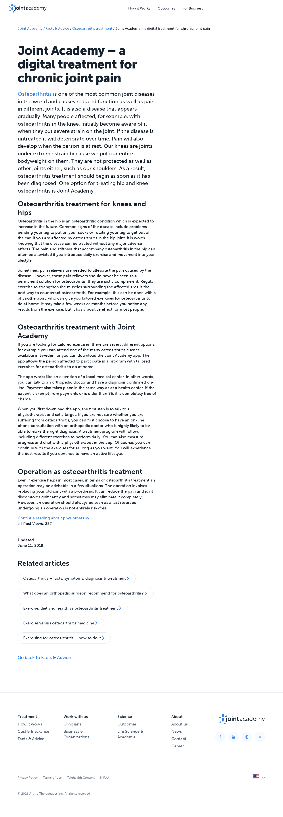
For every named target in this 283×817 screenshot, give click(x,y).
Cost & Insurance (33, 731)
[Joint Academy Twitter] (260, 737)
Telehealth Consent (81, 778)
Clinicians (72, 724)
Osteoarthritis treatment (92, 28)
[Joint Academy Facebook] (220, 737)
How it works (30, 724)
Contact (178, 738)
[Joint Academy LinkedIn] (233, 737)
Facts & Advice (57, 28)
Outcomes (166, 8)
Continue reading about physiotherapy (53, 518)
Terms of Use (52, 778)
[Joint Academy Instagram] (246, 737)
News (176, 731)
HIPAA (104, 778)
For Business (193, 8)
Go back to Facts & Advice (44, 657)
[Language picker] (259, 777)
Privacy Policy (28, 778)
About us (179, 724)
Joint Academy (30, 28)
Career (177, 746)
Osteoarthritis (35, 94)
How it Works (139, 8)
